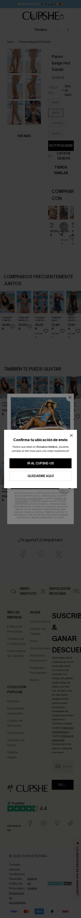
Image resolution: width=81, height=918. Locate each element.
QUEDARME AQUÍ (40, 476)
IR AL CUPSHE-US (40, 463)
